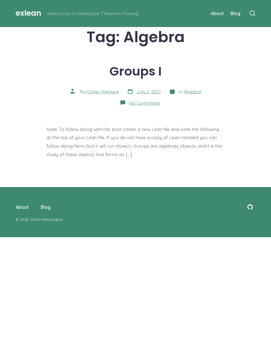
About (217, 13)
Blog (235, 13)
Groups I (135, 71)
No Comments (144, 103)
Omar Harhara (103, 91)
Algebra (192, 91)
